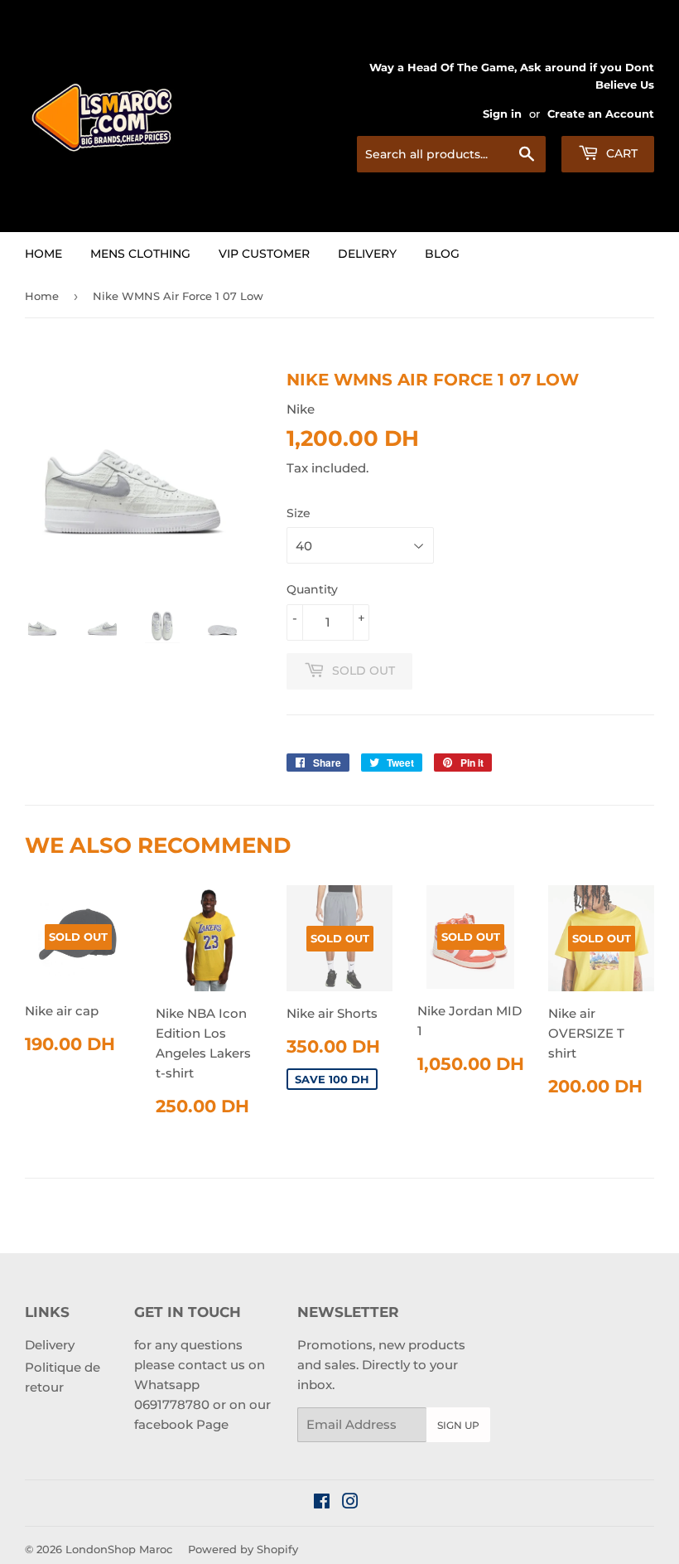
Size (299, 513)
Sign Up (458, 1425)
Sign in (502, 114)
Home (43, 253)
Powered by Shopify (243, 1549)
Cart (620, 153)
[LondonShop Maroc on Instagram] (350, 1503)
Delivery (367, 253)
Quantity (312, 589)
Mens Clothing (140, 253)
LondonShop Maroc (118, 1549)
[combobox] (451, 154)
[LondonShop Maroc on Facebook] (321, 1503)
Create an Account (600, 114)
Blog (442, 253)
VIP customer (264, 253)
